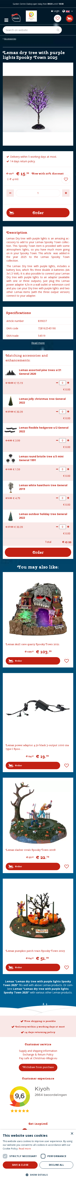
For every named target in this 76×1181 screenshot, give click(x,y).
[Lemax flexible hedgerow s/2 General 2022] (10, 429)
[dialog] (38, 1155)
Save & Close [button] (20, 1164)
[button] (38, 1175)
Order (18, 660)
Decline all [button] (56, 1164)
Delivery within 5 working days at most (40, 1026)
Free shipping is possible (40, 1021)
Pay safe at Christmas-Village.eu (38, 1058)
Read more (38, 343)
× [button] (71, 1133)
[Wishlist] (57, 18)
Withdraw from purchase (38, 1067)
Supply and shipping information (38, 1051)
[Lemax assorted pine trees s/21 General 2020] (10, 372)
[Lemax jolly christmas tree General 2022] (10, 400)
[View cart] (69, 18)
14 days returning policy (40, 1032)
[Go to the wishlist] (57, 18)
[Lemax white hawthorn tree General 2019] (10, 487)
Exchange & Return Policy (38, 1054)
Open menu (6, 19)
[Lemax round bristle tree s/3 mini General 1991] (10, 458)
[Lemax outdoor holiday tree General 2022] (10, 515)
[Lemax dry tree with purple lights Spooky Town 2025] (38, 104)
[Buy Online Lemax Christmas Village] (15, 16)
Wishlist (66, 661)
